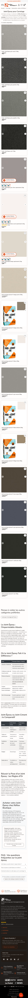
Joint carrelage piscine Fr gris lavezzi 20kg (12, 394)
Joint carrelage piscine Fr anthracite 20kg (11, 560)
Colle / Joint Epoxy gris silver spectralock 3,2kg (13, 187)
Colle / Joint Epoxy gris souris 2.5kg (10, 51)
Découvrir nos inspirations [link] (9, 947)
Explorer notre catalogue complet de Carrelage (14, 879)
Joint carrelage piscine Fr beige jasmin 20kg (12, 294)
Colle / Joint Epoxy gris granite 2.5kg (10, 84)
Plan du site (14, 996)
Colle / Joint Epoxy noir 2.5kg (8, 151)
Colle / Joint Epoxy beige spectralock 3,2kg (12, 261)
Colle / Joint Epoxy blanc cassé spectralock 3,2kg (13, 224)
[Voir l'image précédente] (3, 34)
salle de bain (8, 703)
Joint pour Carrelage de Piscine (9, 617)
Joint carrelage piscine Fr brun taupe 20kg (12, 494)
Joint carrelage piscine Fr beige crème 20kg (12, 328)
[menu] (2, 5)
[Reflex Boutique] (11, 5)
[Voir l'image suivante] (25, 34)
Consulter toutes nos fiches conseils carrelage (14, 844)
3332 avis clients (9, 924)
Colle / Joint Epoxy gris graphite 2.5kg (11, 118)
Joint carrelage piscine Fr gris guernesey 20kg (13, 527)
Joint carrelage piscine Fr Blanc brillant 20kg (12, 427)
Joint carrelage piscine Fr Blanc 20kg (10, 361)
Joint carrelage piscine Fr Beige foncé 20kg (12, 461)
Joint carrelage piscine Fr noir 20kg (10, 594)
